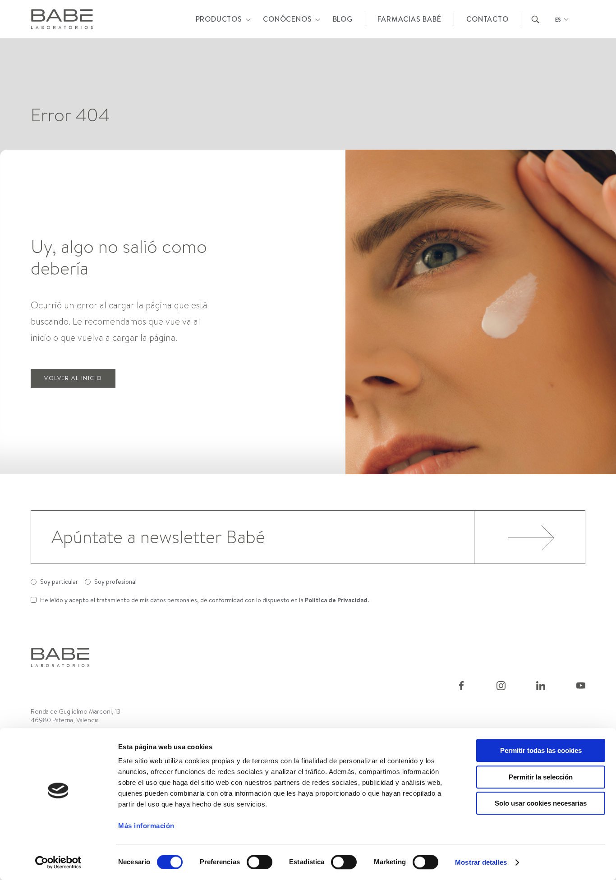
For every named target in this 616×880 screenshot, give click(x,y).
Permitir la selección (541, 777)
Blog (343, 19)
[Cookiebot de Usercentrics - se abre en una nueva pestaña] (58, 862)
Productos (219, 19)
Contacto (487, 19)
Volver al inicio (73, 378)
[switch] (259, 862)
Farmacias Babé (409, 19)
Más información (146, 826)
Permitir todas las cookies (541, 750)
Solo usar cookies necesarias (541, 803)
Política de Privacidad (336, 600)
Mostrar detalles (481, 862)
